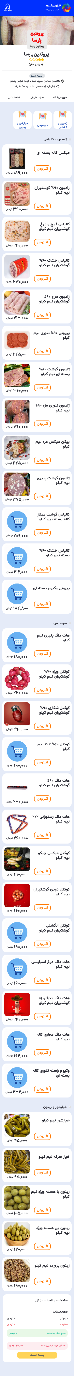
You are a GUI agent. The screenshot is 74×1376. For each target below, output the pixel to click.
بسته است (37, 1355)
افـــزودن (42, 168)
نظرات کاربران (37, 97)
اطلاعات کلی (14, 97)
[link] (58, 8)
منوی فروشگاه (60, 97)
